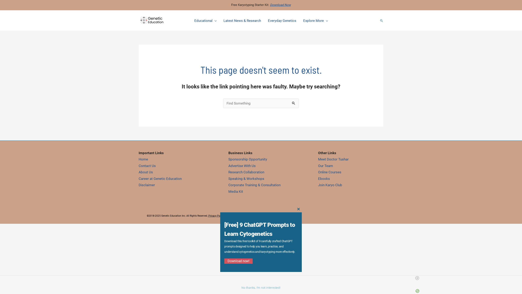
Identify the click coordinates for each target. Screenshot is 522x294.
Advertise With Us (242, 166)
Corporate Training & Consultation (254, 185)
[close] (417, 278)
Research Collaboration (246, 172)
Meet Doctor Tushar (333, 159)
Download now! (238, 261)
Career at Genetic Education (160, 179)
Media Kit (235, 191)
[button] (381, 20)
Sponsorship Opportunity (247, 159)
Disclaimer (147, 185)
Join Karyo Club (330, 185)
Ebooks (324, 179)
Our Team (325, 166)
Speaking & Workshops (246, 179)
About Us (146, 172)
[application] (214, 20)
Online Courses (329, 172)
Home (143, 159)
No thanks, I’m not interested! (260, 288)
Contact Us (147, 166)
